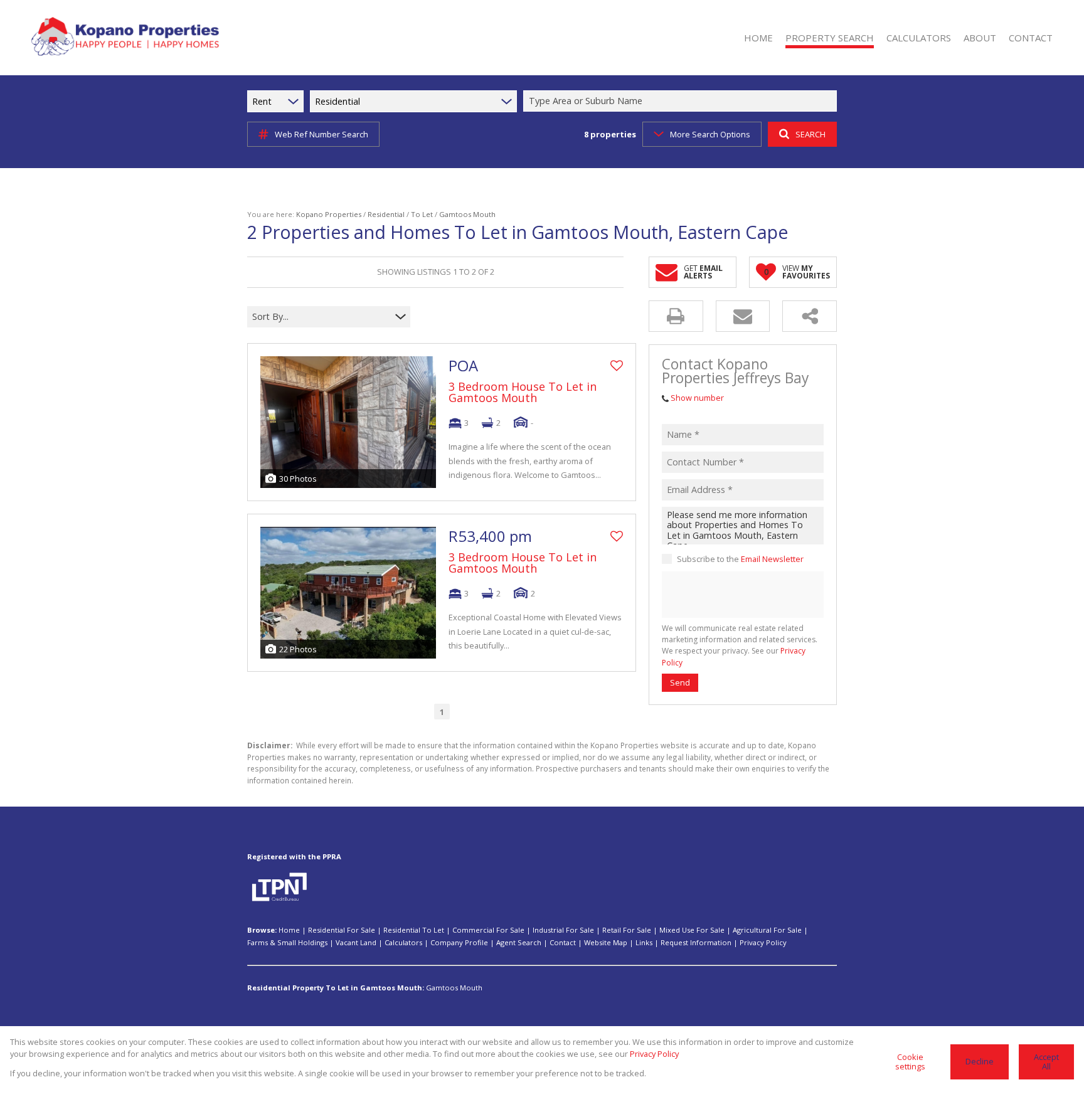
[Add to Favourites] (616, 365)
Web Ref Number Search (321, 134)
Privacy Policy (763, 942)
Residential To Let (413, 930)
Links (643, 942)
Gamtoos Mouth (454, 987)
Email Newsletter (772, 558)
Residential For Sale (341, 930)
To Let (422, 214)
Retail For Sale (626, 930)
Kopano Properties (328, 214)
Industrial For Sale (563, 930)
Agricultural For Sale (767, 930)
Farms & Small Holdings (287, 942)
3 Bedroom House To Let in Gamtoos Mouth (523, 392)
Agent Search (518, 942)
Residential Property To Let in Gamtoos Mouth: (335, 987)
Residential (386, 214)
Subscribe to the (740, 558)
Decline (979, 1061)
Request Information (696, 942)
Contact (563, 942)
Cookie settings (910, 1061)
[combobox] (682, 101)
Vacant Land (356, 942)
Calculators (403, 942)
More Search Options (710, 134)
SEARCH (810, 134)
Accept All (1046, 1061)
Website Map (605, 942)
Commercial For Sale (488, 930)
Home (289, 930)
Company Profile (459, 942)
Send (680, 682)
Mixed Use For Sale (692, 930)
